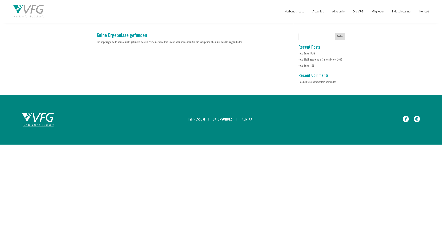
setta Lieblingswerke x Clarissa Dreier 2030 (320, 59)
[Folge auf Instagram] (417, 119)
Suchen (340, 36)
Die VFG (358, 11)
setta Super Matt (307, 53)
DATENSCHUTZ (222, 120)
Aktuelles (318, 11)
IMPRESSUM (196, 120)
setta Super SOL (306, 65)
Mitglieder (378, 11)
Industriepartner (401, 11)
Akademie (338, 11)
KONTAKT (248, 120)
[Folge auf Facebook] (406, 119)
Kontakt (424, 11)
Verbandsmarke (294, 11)
